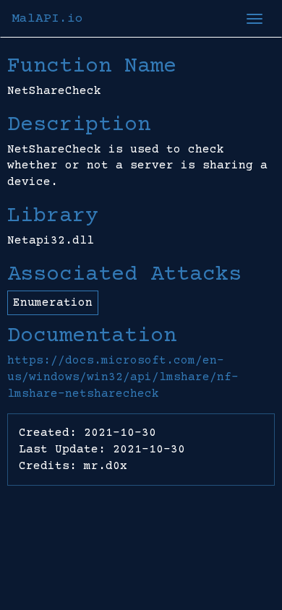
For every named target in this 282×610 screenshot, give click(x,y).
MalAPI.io (47, 19)
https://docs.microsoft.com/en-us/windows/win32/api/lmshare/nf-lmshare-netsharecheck (123, 377)
